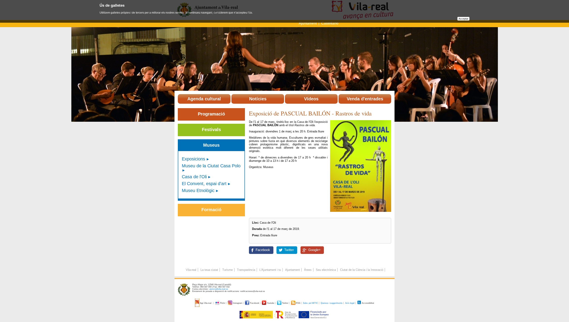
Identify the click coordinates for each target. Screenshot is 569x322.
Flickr (222, 303)
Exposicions (193, 158)
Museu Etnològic (198, 190)
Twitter (289, 250)
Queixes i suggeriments (332, 303)
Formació (211, 209)
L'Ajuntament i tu (270, 269)
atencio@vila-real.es (218, 289)
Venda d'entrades (365, 98)
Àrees (308, 269)
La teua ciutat (209, 269)
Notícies (257, 98)
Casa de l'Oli (194, 176)
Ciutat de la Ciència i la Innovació (361, 269)
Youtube (270, 303)
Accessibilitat (367, 303)
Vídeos (311, 98)
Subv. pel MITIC (310, 303)
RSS (298, 303)
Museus (211, 145)
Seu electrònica (326, 269)
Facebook (263, 250)
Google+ (314, 250)
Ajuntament (308, 23)
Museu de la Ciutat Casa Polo (211, 165)
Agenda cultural (204, 98)
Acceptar (463, 18)
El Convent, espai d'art (204, 183)
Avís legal (349, 303)
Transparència (246, 269)
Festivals (211, 129)
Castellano (329, 23)
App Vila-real (205, 303)
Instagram (237, 303)
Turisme (227, 269)
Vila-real (191, 269)
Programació (211, 113)
